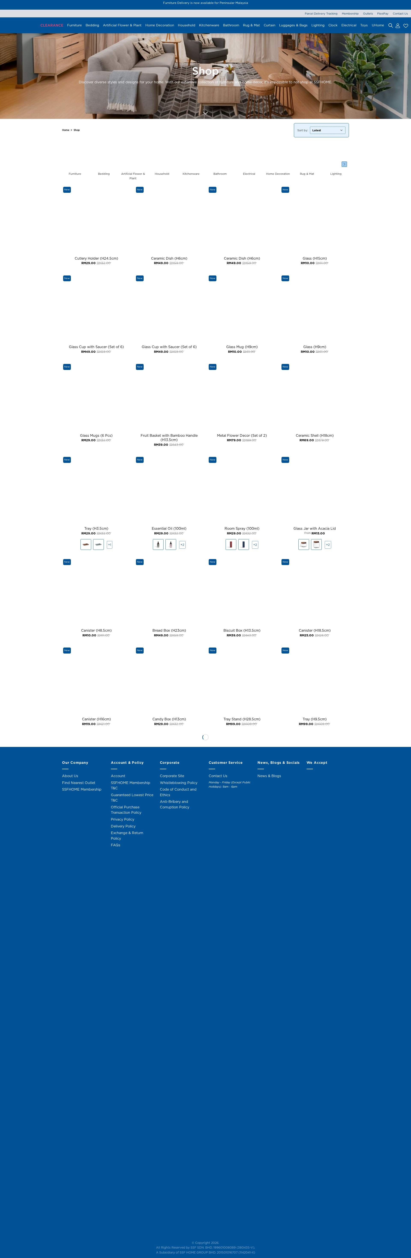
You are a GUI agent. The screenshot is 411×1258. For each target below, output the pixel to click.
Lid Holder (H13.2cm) (169, 1197)
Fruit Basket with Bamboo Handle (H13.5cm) (169, 437)
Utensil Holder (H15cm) (96, 1197)
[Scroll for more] (205, 113)
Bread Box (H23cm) (169, 630)
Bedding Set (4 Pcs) (169, 1087)
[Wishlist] (405, 25)
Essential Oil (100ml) (169, 528)
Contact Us (400, 13)
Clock (333, 25)
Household (186, 25)
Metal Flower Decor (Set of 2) (242, 435)
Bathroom (231, 25)
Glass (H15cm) (315, 258)
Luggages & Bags (293, 25)
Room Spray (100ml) (242, 528)
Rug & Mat (251, 25)
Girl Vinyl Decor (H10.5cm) (314, 1197)
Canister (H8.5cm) (96, 630)
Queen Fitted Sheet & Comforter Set (241, 1087)
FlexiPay (383, 13)
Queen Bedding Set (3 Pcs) (315, 896)
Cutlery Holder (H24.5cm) (96, 258)
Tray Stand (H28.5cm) (242, 719)
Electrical (348, 25)
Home (65, 130)
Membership (350, 13)
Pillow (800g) (96, 807)
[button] (344, 164)
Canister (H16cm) (96, 719)
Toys (364, 25)
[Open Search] (390, 25)
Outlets (368, 13)
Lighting (318, 25)
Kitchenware (209, 25)
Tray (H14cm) (242, 1197)
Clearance (51, 25)
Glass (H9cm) (314, 347)
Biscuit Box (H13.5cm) (242, 630)
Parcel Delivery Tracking (321, 13)
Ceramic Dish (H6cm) (169, 258)
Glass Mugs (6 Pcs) (96, 435)
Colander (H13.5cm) (314, 1087)
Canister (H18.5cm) (315, 630)
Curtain (269, 25)
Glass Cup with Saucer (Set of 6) (96, 347)
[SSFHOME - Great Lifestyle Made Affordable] (18, 25)
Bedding (92, 25)
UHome (378, 25)
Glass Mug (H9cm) (242, 347)
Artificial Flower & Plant (122, 25)
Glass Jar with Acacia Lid (314, 528)
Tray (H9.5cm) (315, 719)
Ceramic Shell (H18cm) (315, 435)
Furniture (74, 25)
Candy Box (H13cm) (169, 719)
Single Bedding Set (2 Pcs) (169, 807)
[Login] (397, 25)
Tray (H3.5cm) (96, 528)
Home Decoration (159, 25)
